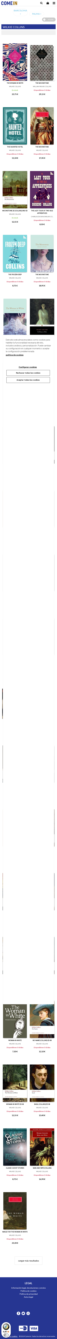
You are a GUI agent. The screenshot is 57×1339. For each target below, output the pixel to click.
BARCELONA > (20, 12)
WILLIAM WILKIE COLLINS (42, 86)
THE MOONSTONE (42, 83)
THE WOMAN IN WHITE (15, 83)
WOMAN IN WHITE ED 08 (15, 1104)
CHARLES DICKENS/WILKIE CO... (42, 216)
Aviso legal (28, 1297)
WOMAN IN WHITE (15, 1040)
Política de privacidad (29, 1294)
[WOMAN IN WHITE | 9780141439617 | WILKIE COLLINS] (42, 315)
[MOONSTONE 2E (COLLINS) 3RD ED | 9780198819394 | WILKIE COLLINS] (15, 187)
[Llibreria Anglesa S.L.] (9, 3)
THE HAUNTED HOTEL (15, 147)
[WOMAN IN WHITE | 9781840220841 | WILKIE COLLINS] (15, 1017)
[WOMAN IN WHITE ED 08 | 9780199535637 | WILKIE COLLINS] (15, 1081)
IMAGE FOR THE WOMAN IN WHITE (15, 1232)
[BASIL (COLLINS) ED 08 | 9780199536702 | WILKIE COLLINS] (42, 1081)
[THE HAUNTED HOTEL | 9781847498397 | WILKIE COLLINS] (15, 123)
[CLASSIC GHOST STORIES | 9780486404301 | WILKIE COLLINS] (15, 1145)
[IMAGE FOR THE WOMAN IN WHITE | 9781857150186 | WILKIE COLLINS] (15, 1208)
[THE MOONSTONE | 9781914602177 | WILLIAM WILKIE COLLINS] (42, 60)
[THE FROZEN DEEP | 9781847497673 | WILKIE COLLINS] (15, 251)
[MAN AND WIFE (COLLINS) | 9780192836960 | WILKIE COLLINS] (42, 1145)
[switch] (6, 1335)
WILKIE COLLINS (15, 86)
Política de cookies (28, 1291)
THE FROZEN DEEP (15, 274)
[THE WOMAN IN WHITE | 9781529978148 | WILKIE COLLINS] (15, 60)
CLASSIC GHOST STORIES (15, 1168)
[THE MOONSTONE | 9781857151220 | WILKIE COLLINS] (42, 123)
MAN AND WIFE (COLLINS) (42, 1168)
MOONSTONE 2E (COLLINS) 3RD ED (15, 211)
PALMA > (36, 13)
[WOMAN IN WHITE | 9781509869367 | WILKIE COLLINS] (15, 315)
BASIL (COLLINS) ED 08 (42, 1104)
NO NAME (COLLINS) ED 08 (42, 1040)
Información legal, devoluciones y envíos (28, 1288)
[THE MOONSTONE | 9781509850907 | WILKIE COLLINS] (42, 251)
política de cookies (15, 355)
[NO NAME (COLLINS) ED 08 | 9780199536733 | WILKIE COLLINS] (42, 1017)
